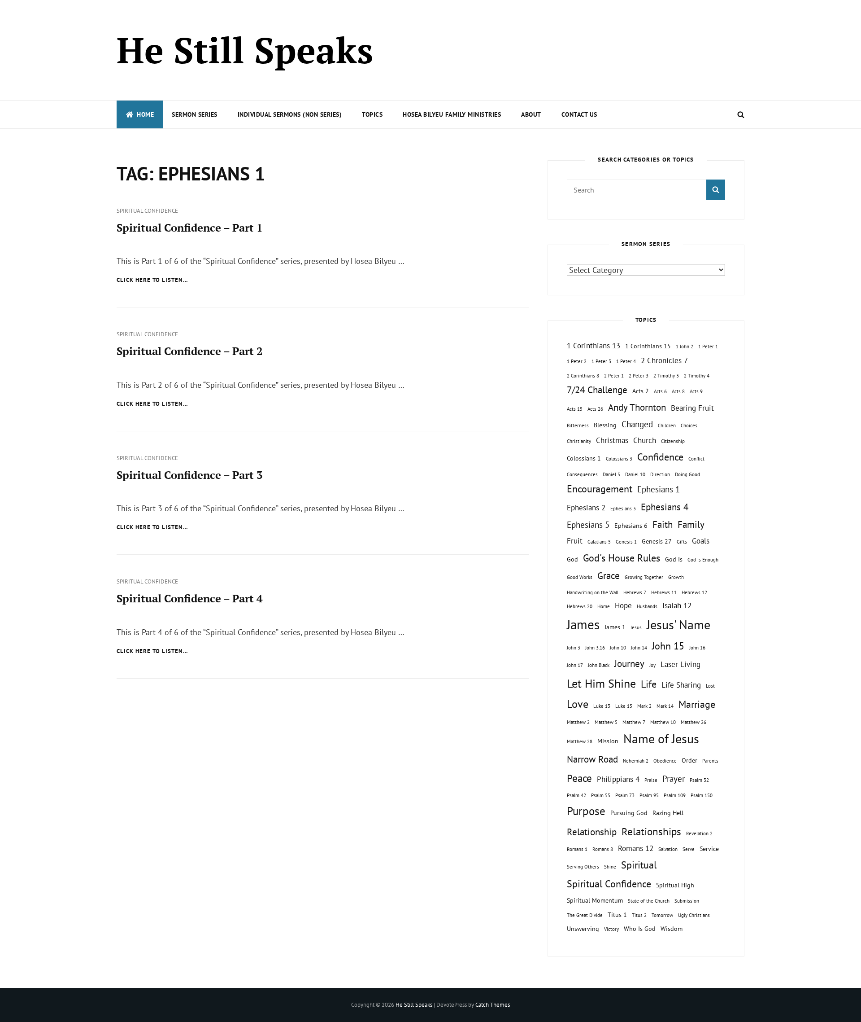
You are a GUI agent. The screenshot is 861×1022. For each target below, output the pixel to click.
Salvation (668, 849)
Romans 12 (635, 848)
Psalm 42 (576, 795)
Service (709, 848)
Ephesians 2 (586, 508)
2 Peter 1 (614, 376)
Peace (579, 778)
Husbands (647, 606)
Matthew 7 (633, 722)
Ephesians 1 (658, 489)
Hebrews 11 (664, 592)
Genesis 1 (626, 542)
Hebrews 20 (579, 606)
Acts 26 (595, 409)
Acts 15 (575, 409)
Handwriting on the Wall (592, 592)
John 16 (697, 648)
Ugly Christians (694, 915)
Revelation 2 (699, 833)
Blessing (605, 425)
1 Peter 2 (577, 361)
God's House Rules (621, 558)
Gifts (682, 542)
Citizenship (673, 441)
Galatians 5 (599, 542)
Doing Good (687, 474)
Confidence (660, 457)
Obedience (665, 761)
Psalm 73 (625, 795)
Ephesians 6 (631, 525)
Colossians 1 (584, 458)
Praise (650, 780)
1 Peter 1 (708, 346)
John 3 (573, 648)
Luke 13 (601, 706)
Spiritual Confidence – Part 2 (190, 351)
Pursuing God (629, 812)
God (572, 559)
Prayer (673, 778)
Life (649, 684)
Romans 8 (602, 849)
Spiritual (639, 865)
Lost (710, 686)
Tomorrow (662, 915)
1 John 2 (684, 346)
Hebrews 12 (694, 592)
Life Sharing (681, 685)
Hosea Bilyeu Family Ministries (452, 114)
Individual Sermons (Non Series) (290, 114)
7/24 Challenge (597, 390)
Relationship (592, 832)
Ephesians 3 (623, 508)
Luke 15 (623, 706)
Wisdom (672, 928)
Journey (629, 664)
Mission (607, 741)
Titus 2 (639, 915)
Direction (660, 474)
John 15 (668, 646)
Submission (686, 901)
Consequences (582, 474)
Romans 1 (577, 849)
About (531, 114)
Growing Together (644, 577)
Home (145, 114)
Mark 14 (665, 706)
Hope (623, 605)
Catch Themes (492, 1005)
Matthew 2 (578, 722)
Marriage (696, 704)
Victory (611, 929)
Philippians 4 (618, 779)
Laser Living (680, 664)
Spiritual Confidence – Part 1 (190, 227)
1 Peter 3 (601, 361)
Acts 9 (696, 391)
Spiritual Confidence (147, 211)
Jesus (636, 627)
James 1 (615, 627)
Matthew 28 (579, 741)
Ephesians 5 (588, 524)
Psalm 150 (702, 795)
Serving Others (583, 867)
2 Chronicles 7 (664, 360)
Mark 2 (644, 706)
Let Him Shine (601, 683)
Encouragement (599, 488)
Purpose (586, 810)
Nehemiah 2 (635, 761)
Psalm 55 (600, 795)
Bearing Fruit (692, 408)
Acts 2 (640, 390)
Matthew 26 (693, 722)
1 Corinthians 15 (648, 346)
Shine (610, 867)
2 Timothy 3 (666, 376)
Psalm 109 (675, 795)
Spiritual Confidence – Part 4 (190, 598)
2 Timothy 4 (696, 376)
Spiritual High (675, 885)
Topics (372, 114)
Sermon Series (194, 114)
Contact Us (579, 114)
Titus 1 (617, 914)
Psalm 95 (649, 795)
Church (644, 440)
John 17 (575, 665)
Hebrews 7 (634, 592)
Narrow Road (592, 759)
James (583, 624)
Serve (689, 849)
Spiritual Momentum (595, 900)
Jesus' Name (678, 624)
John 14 (639, 648)
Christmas (612, 440)
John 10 (618, 648)
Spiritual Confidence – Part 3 (190, 475)
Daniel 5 (611, 474)
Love (577, 704)
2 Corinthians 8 (583, 376)
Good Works (579, 577)
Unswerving (583, 928)
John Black (598, 665)
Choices (689, 425)
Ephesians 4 (664, 507)
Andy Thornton (637, 407)
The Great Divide (585, 915)
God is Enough (702, 560)
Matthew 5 (606, 722)
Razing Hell (667, 812)
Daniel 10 (635, 474)
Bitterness (578, 425)
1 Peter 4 (626, 361)
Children (667, 425)
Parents (710, 761)
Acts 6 (660, 391)
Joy (652, 665)
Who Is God (640, 928)
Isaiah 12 (676, 605)
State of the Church (649, 901)
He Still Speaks (245, 50)
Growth (676, 577)
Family (691, 524)
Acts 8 (678, 391)
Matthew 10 (663, 722)
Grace (608, 576)
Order (689, 760)
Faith (662, 524)
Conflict (696, 459)
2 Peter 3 (638, 376)
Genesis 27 (657, 541)
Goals (700, 541)
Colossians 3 (619, 459)
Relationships (651, 831)
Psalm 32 (699, 780)
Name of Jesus (661, 738)
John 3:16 (595, 648)
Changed (637, 424)
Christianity (579, 441)
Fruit (575, 541)
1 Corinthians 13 (593, 346)
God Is (674, 559)
